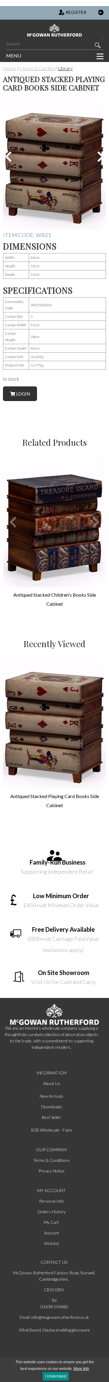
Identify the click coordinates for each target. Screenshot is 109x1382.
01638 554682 (54, 1306)
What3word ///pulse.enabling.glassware (54, 1329)
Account (51, 1232)
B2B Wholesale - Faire (51, 1130)
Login (22, 393)
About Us (51, 1083)
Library (65, 68)
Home (9, 68)
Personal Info (51, 1201)
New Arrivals (51, 1096)
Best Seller (51, 1117)
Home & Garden (37, 68)
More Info (81, 1369)
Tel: (54, 1300)
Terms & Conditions (51, 1160)
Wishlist (51, 1243)
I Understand (55, 1376)
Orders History (51, 1211)
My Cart (51, 1222)
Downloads (51, 1106)
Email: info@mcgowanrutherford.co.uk (54, 1317)
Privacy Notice (51, 1170)
